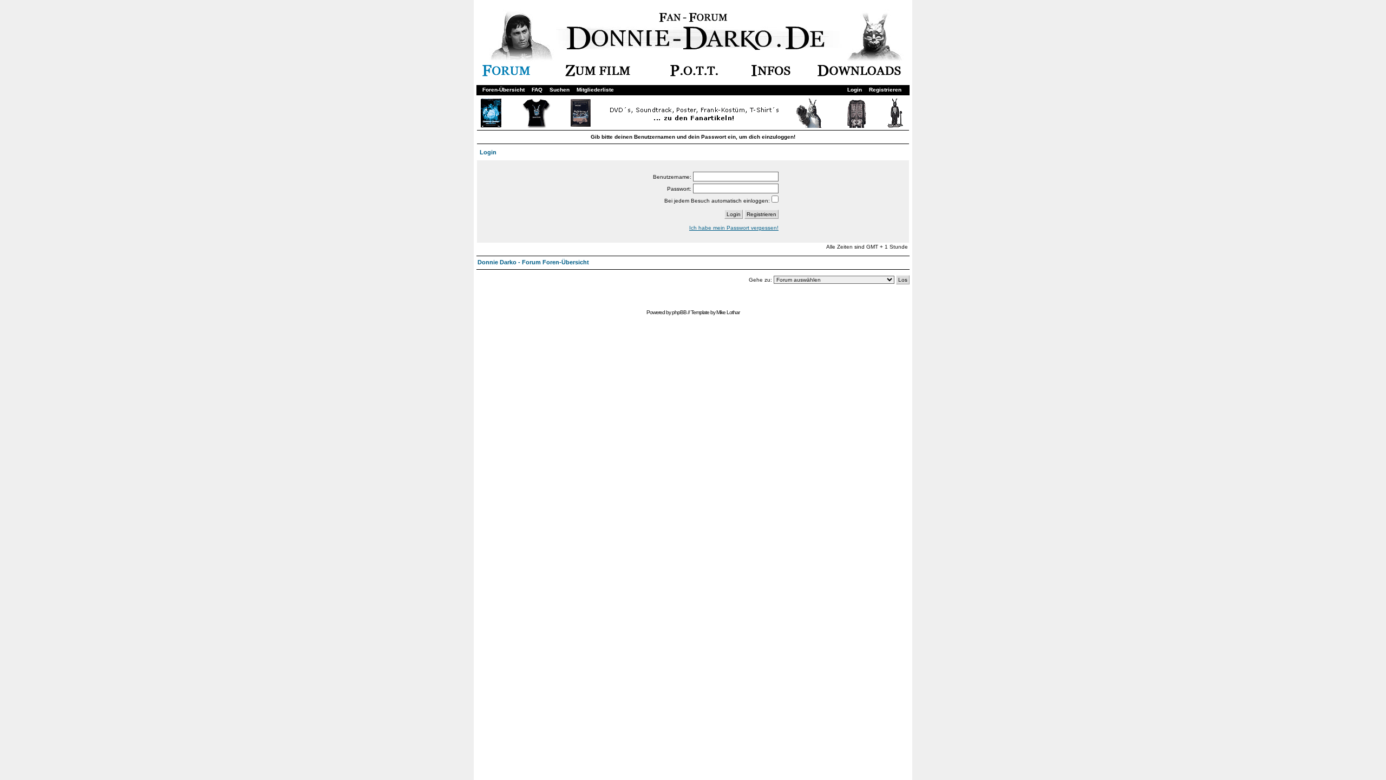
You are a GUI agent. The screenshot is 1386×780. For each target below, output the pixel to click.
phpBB (679, 312)
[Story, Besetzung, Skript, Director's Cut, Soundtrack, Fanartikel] (597, 74)
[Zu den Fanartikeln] (692, 126)
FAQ (537, 90)
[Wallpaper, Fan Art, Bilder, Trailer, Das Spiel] (859, 74)
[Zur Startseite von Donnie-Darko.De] (699, 48)
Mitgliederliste (595, 90)
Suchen (560, 90)
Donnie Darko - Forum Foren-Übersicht (533, 262)
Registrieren (885, 90)
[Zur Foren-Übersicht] (506, 74)
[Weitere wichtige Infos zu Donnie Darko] (770, 74)
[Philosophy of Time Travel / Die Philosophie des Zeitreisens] (694, 74)
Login (854, 90)
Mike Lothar (728, 312)
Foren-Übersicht (503, 90)
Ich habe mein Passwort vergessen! (734, 228)
